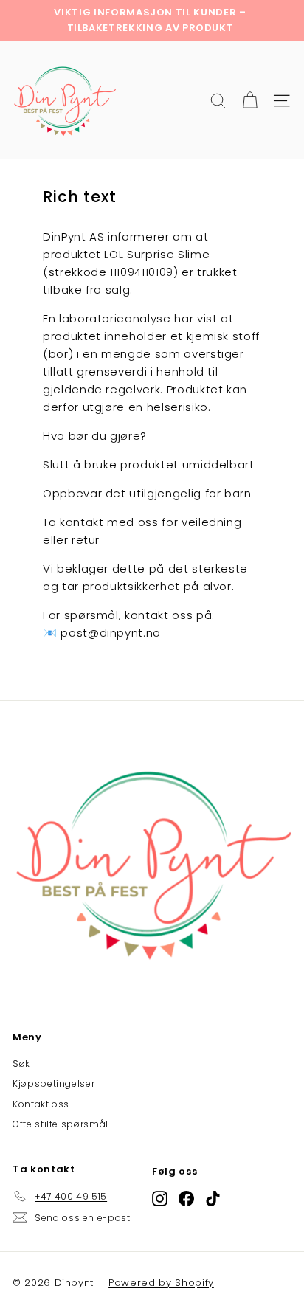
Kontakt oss (41, 1104)
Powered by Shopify (161, 1283)
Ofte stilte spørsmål (60, 1124)
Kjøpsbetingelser (53, 1083)
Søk (21, 1063)
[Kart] (249, 100)
